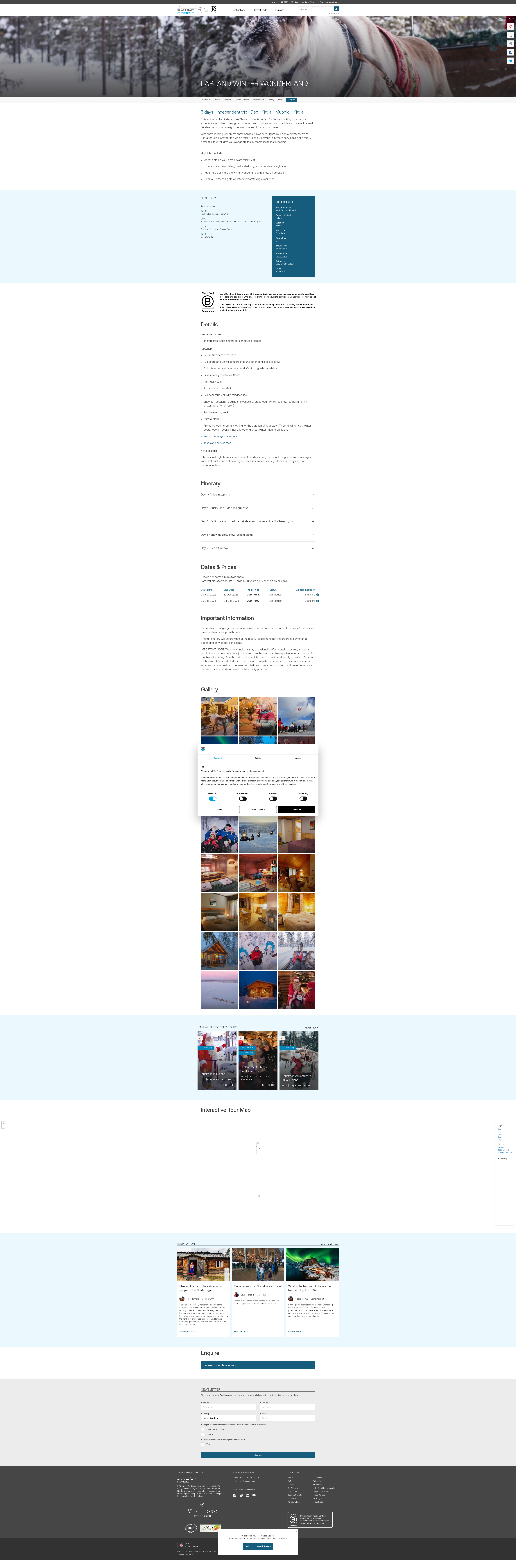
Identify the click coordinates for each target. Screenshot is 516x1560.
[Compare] (510, 35)
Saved (202, 1038)
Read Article (186, 1331)
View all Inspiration (329, 1244)
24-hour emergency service (220, 436)
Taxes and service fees (217, 443)
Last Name (266, 1402)
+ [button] (3, 1123)
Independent (281, 248)
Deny (219, 809)
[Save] (510, 26)
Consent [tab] (218, 758)
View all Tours (310, 1028)
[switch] (243, 799)
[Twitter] (510, 61)
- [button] (3, 1126)
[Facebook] (510, 52)
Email (264, 1414)
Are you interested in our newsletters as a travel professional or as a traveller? (234, 1425)
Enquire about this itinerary (220, 1365)
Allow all (297, 809)
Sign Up (258, 1455)
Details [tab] (258, 758)
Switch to (258, 1546)
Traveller (210, 1434)
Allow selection (258, 809)
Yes (208, 1444)
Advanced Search (332, 13)
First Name (207, 1402)
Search (336, 9)
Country (206, 1414)
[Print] (510, 43)
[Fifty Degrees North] (192, 10)
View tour (217, 1060)
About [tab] (298, 758)
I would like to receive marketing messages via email (224, 1440)
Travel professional (215, 1429)
